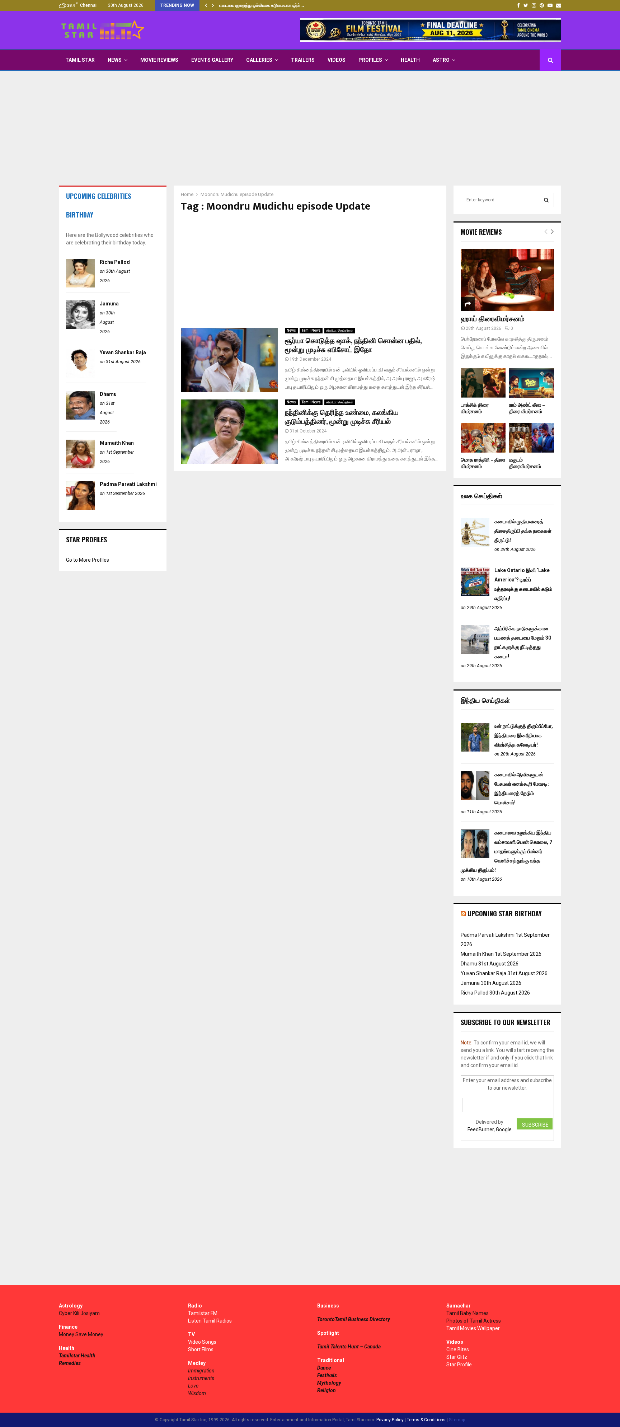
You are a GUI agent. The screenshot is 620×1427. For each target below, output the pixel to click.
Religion (326, 1390)
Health (410, 60)
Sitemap (457, 1419)
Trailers (303, 60)
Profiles (370, 60)
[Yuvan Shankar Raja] (80, 376)
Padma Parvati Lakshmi (128, 484)
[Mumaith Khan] (80, 466)
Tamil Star (80, 60)
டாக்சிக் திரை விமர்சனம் (475, 408)
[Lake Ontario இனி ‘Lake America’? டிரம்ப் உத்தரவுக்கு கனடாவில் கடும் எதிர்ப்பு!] (475, 594)
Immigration (201, 1371)
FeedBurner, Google (490, 1129)
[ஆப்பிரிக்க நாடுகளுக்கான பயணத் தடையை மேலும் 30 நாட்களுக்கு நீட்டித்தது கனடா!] (475, 652)
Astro (441, 60)
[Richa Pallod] (80, 286)
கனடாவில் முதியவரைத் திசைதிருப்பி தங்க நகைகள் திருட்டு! (522, 531)
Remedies (70, 1363)
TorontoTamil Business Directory (353, 1319)
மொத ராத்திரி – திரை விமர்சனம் (483, 463)
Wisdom (197, 1393)
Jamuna (109, 304)
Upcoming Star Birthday (505, 913)
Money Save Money (81, 1334)
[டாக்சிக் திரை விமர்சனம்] (483, 383)
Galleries (259, 60)
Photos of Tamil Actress (473, 1321)
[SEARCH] (546, 200)
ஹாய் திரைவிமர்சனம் (493, 319)
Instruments (201, 1378)
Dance (324, 1368)
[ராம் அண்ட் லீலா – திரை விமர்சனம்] (531, 383)
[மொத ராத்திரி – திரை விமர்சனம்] (483, 438)
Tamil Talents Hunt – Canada (349, 1346)
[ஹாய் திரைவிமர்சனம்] (507, 280)
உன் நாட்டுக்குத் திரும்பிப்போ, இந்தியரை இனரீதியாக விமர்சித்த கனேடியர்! (523, 735)
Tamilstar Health (77, 1355)
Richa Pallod (115, 262)
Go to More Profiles (87, 560)
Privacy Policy (390, 1419)
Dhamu (108, 394)
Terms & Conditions (426, 1419)
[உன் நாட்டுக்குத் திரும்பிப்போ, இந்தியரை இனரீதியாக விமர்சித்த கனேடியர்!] (475, 750)
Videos (337, 60)
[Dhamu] (80, 418)
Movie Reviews (159, 60)
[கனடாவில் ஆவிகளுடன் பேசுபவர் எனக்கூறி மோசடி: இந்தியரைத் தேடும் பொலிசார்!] (475, 798)
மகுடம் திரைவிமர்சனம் (525, 463)
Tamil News (311, 330)
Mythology (329, 1383)
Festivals (327, 1375)
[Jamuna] (80, 327)
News (115, 60)
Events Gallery (212, 60)
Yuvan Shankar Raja (123, 352)
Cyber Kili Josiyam (79, 1313)
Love (193, 1386)
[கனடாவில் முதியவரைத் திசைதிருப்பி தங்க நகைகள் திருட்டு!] (475, 545)
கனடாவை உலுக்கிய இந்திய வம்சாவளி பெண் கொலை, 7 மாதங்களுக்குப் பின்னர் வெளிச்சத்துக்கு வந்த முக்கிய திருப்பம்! (506, 851)
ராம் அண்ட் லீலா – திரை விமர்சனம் (527, 408)
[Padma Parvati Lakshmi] (80, 508)
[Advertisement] (310, 128)
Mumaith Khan (117, 443)
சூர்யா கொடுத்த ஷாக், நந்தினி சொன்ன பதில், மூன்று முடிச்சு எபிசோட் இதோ (353, 345)
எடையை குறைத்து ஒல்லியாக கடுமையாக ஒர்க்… (261, 5)
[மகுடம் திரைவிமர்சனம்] (531, 438)
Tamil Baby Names (467, 1313)
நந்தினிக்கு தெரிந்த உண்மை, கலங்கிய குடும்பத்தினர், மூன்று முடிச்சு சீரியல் (342, 417)
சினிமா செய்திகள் (339, 330)
